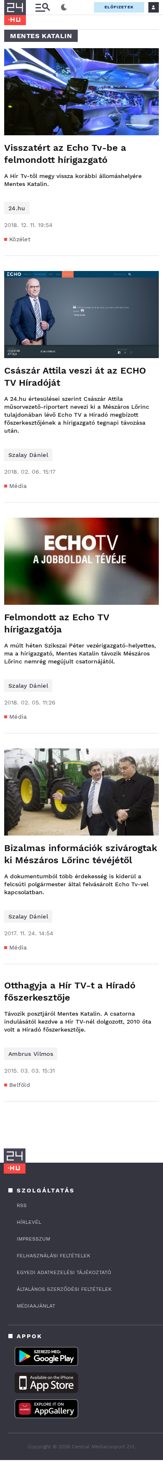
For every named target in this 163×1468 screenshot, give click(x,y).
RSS (22, 1205)
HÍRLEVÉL (29, 1222)
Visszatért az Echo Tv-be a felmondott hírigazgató (65, 153)
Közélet (20, 239)
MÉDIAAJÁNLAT (36, 1306)
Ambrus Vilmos (30, 1053)
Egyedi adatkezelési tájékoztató (64, 1272)
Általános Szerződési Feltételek (64, 1289)
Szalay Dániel (28, 454)
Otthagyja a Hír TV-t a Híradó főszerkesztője (69, 991)
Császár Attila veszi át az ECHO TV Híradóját (75, 376)
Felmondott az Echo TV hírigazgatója (56, 623)
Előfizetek (119, 7)
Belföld (19, 1084)
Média (18, 485)
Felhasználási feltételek (53, 1256)
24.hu (16, 208)
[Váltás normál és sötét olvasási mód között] (64, 8)
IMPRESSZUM (33, 1239)
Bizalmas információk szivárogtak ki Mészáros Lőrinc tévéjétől (80, 854)
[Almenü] (42, 7)
